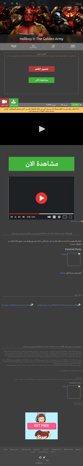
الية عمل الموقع (68, 449)
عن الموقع (78, 449)
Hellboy (63, 273)
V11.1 (47, 460)
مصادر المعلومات (56, 449)
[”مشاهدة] (59, 305)
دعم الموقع (37, 449)
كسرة (5, 449)
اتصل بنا (32, 452)
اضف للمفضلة (76, 221)
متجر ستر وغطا (14, 449)
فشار (78, 3)
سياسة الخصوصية (43, 452)
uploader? (46, 449)
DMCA (53, 452)
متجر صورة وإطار (26, 449)
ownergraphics (39, 463)
